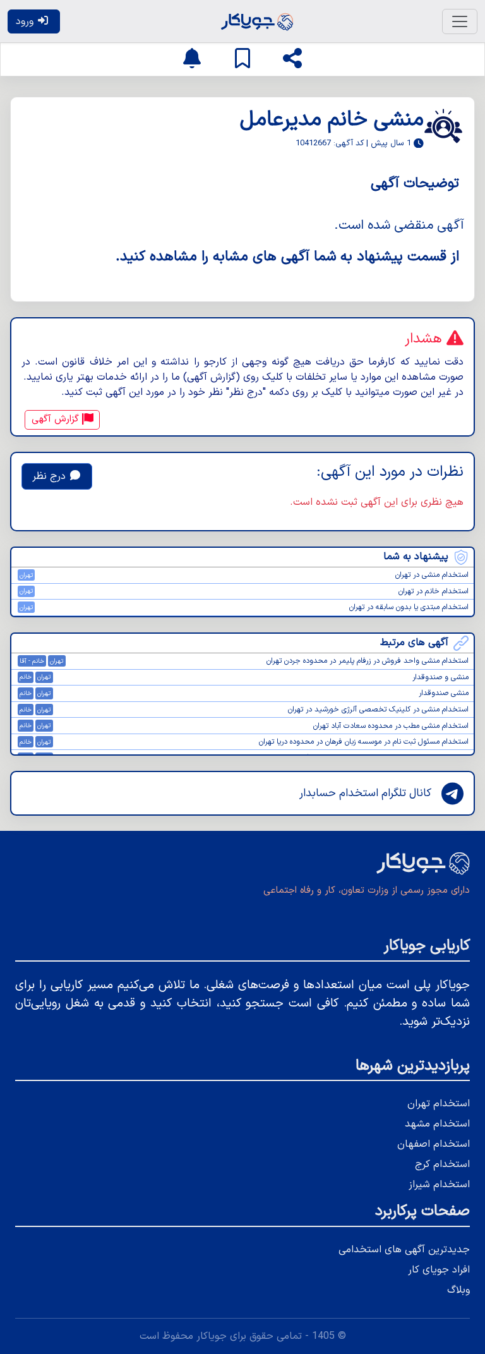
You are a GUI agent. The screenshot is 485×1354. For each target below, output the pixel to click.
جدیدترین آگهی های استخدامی (404, 1249)
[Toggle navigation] (459, 21)
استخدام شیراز (439, 1184)
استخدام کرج (442, 1164)
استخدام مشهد (437, 1124)
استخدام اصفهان (433, 1144)
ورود (26, 21)
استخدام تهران (438, 1103)
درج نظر (50, 476)
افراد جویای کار (439, 1270)
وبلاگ (458, 1290)
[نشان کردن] (242, 59)
